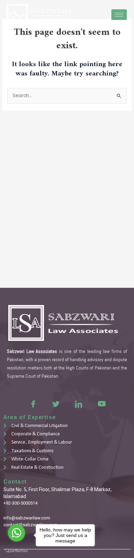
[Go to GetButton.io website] (16, 551)
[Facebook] (33, 403)
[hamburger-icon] (119, 14)
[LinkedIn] (78, 403)
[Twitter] (56, 403)
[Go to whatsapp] (16, 532)
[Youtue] (101, 403)
